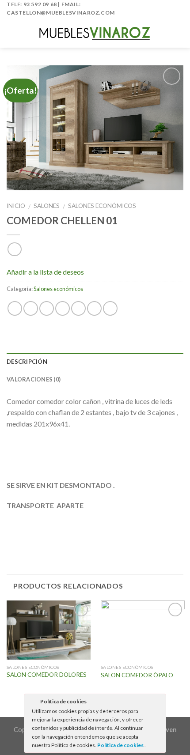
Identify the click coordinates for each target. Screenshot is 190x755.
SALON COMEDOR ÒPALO (137, 675)
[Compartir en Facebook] (30, 308)
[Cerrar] (158, 702)
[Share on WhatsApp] (15, 308)
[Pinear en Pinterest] (78, 308)
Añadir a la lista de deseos (45, 271)
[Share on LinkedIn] (110, 308)
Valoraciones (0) (34, 379)
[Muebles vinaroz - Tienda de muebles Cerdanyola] (95, 32)
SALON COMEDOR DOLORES (47, 674)
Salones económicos (102, 205)
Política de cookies (120, 745)
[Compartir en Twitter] (46, 308)
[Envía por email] (62, 308)
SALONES (47, 205)
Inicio (16, 205)
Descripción (27, 361)
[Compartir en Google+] (94, 308)
